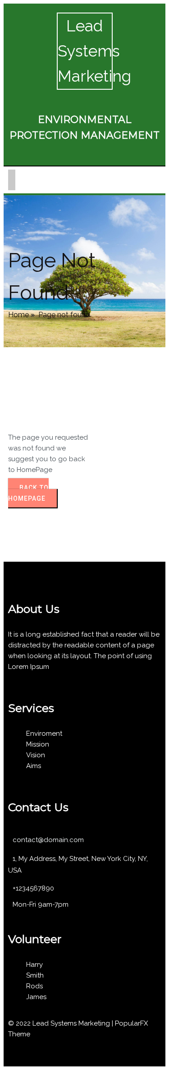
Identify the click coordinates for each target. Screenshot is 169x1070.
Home (18, 314)
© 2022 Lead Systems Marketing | (61, 1023)
